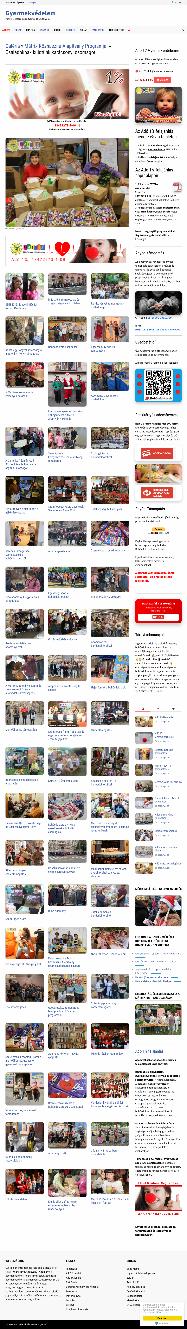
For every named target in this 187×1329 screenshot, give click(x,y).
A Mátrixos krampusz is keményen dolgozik (19, 394)
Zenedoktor (72, 1291)
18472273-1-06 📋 (67, 125)
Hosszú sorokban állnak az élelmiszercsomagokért (64, 869)
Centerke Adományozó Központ (82, 1286)
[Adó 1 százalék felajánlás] (144, 864)
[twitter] (176, 2)
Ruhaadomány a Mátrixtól (106, 597)
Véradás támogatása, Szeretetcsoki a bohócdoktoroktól (17, 554)
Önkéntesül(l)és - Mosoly (62, 639)
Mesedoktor (116, 29)
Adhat (83, 29)
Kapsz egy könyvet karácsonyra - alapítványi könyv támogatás (24, 351)
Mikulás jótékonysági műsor (107, 1053)
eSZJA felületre (156, 149)
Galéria (12, 46)
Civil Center (72, 1282)
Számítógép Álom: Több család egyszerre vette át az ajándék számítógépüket (66, 735)
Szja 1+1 (131, 1277)
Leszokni (70, 1300)
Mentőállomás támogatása (21, 729)
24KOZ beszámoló (136, 1304)
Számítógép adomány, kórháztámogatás (104, 1005)
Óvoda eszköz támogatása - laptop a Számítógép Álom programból (64, 1011)
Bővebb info (162, 1312)
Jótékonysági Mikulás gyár (106, 509)
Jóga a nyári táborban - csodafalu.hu (104, 1152)
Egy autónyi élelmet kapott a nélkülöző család (21, 510)
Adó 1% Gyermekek (165, 717)
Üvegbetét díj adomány (78, 1309)
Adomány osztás (58, 1153)
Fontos (30, 29)
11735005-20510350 (159, 317)
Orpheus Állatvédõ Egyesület (141, 1273)
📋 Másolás (162, 80)
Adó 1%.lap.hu (73, 1277)
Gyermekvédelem (30, 13)
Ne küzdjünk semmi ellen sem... (153, 977)
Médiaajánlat (39, 1324)
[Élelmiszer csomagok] (144, 831)
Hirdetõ (70, 29)
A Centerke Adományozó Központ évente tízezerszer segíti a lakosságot (21, 464)
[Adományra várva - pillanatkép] (144, 815)
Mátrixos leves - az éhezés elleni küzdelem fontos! (110, 1200)
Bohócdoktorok (134, 1295)
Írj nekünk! (157, 691)
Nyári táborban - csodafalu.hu (108, 954)
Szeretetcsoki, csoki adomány (108, 550)
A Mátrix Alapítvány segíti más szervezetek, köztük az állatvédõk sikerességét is (23, 689)
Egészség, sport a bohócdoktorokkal (58, 594)
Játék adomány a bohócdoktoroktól (101, 913)
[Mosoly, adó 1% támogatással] (144, 766)
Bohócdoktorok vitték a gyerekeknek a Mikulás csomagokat (61, 828)
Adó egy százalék (136, 1286)
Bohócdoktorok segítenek (63, 347)
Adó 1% (6, 29)
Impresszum (11, 1324)
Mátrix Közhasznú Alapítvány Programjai (66, 46)
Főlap (18, 29)
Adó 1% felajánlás (149, 1051)
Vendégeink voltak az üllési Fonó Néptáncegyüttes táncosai (109, 1104)
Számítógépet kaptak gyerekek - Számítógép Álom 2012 (66, 508)
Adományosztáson (59, 551)
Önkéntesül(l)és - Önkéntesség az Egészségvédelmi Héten (23, 825)
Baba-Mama (133, 1268)
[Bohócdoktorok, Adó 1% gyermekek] (144, 798)
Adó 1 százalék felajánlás (168, 863)
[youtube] (180, 2)
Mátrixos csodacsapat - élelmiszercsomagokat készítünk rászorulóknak (110, 826)
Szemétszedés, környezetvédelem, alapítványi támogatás (65, 457)
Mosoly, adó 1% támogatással (163, 767)
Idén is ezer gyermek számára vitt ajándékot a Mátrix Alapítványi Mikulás (65, 415)
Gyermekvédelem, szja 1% (168, 781)
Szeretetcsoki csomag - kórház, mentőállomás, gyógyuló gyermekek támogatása (23, 1060)
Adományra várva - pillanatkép (164, 816)
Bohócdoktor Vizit (136, 1291)
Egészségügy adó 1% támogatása (103, 348)
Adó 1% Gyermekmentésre (164, 735)
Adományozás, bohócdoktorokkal (101, 643)
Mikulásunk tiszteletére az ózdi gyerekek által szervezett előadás (109, 872)
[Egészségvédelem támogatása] (144, 750)
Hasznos (44, 29)
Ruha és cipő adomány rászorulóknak (18, 1158)
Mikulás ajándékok (16, 1199)
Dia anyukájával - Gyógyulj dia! (23, 964)
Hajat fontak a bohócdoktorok (108, 687)
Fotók (57, 29)
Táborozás (71, 1268)
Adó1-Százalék (73, 1273)
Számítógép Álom (15, 919)
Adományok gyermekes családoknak (104, 397)
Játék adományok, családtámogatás (16, 872)
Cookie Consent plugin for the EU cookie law (162, 1323)
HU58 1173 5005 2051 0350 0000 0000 (157, 329)
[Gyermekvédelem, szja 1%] (144, 782)
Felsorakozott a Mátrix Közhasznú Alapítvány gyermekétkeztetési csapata (64, 962)
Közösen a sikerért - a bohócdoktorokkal (103, 782)
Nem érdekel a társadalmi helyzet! (154, 981)
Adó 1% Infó (133, 1282)
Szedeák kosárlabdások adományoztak (19, 645)
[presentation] (143, 709)
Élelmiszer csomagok (166, 830)
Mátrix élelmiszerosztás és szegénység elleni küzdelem (64, 301)
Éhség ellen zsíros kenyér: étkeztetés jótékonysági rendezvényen (63, 1205)
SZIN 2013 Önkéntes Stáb (63, 781)
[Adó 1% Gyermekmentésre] (144, 734)
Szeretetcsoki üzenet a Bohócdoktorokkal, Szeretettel (65, 1104)
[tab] (143, 709)
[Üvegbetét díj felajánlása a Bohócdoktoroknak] (158, 385)
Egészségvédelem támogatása (164, 751)
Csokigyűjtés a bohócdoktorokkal (101, 455)
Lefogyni (70, 1304)
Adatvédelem (25, 1324)
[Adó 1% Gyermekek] (144, 717)
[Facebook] (172, 2)
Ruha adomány (57, 911)
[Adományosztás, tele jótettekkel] (144, 847)
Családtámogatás (101, 730)
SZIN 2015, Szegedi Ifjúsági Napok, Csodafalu (21, 306)
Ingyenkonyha (73, 1295)
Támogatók (98, 29)
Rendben (162, 1318)
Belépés (32, 2)
